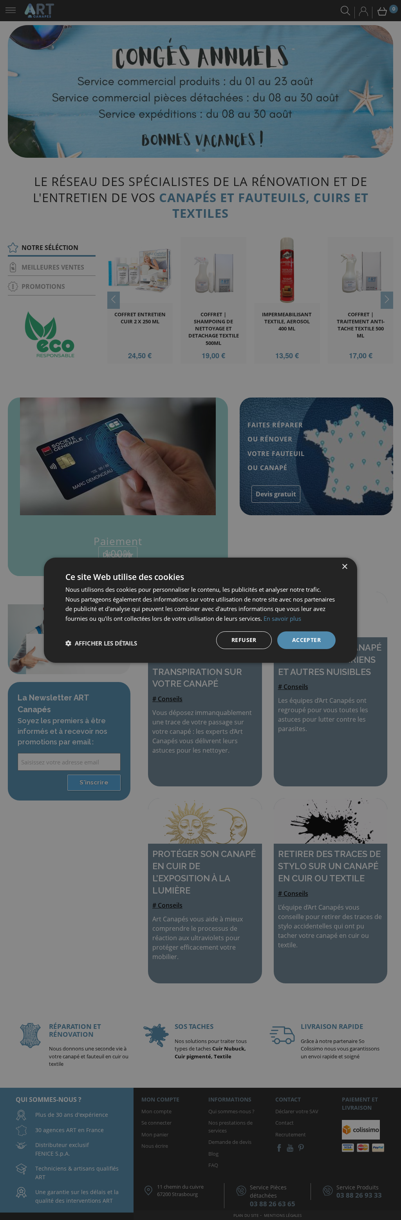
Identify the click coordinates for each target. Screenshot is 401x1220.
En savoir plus (282, 618)
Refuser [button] (243, 640)
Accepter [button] (306, 640)
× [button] (344, 566)
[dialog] (200, 610)
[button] (101, 643)
